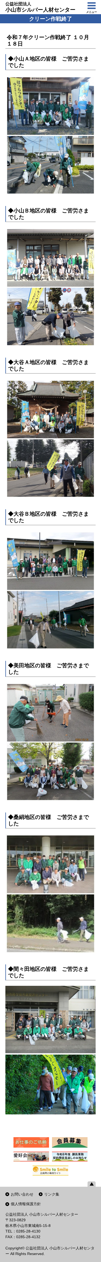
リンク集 (51, 1194)
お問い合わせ (22, 1194)
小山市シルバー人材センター (40, 7)
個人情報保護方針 (26, 1204)
